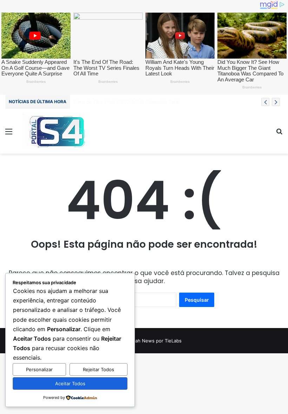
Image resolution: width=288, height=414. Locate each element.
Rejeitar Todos (98, 369)
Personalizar (39, 369)
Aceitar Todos (70, 383)
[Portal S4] (56, 131)
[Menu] (8, 134)
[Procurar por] (279, 134)
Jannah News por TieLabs (153, 340)
